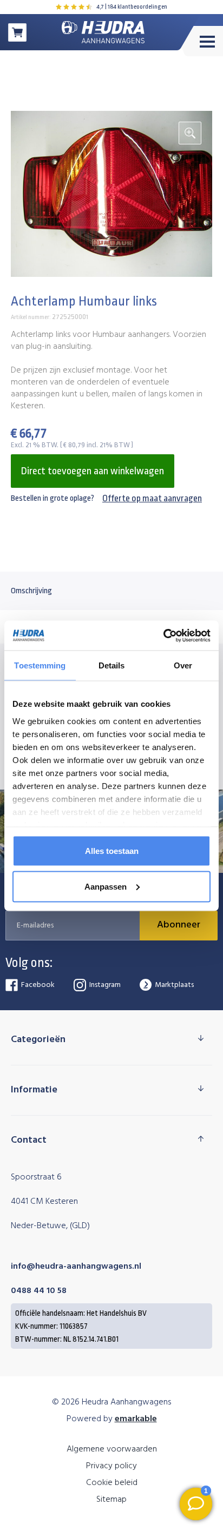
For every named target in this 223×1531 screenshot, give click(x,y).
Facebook (38, 985)
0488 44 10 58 (39, 1291)
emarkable (136, 1419)
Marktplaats (174, 985)
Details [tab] (112, 665)
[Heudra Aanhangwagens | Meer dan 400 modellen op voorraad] (103, 32)
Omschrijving (31, 590)
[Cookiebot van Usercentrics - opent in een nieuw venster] (163, 635)
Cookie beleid (111, 1483)
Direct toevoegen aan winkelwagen (92, 471)
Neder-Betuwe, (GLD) (50, 1226)
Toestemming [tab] (39, 665)
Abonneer (178, 925)
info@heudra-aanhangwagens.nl (76, 1267)
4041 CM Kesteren (44, 1202)
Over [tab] (183, 665)
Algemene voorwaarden (112, 1449)
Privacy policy (111, 1466)
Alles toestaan (112, 851)
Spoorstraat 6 (36, 1177)
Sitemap (111, 1500)
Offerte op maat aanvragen (152, 498)
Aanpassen (105, 886)
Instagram (105, 985)
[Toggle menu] (201, 41)
